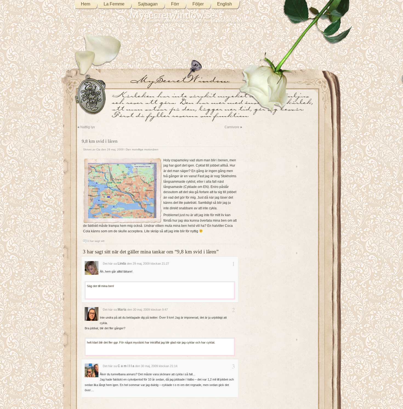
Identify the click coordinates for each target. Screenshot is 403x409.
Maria (122, 309)
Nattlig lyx (87, 127)
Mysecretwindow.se (172, 15)
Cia (98, 149)
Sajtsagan (148, 4)
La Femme (114, 4)
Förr (175, 4)
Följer (198, 4)
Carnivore (232, 127)
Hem (85, 4)
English (224, 4)
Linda (122, 263)
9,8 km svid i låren (100, 141)
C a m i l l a (126, 366)
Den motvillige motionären (142, 149)
